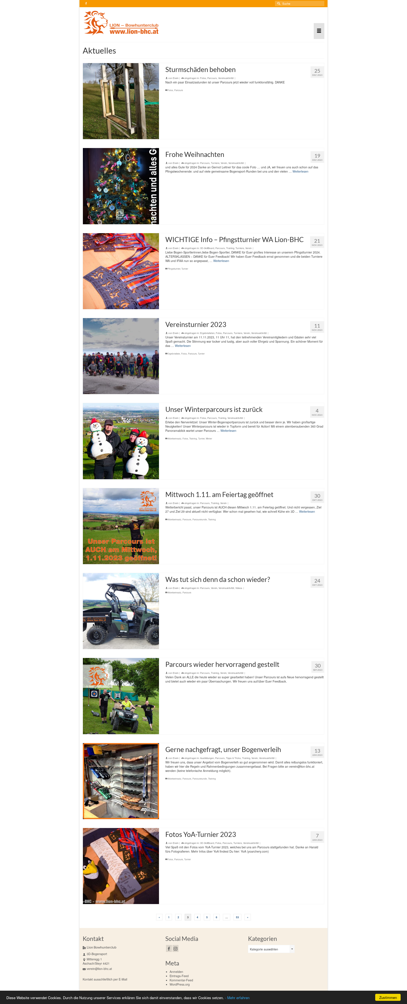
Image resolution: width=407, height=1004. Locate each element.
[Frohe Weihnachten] (121, 186)
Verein (224, 163)
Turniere (215, 163)
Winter (209, 438)
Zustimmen (388, 997)
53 (237, 917)
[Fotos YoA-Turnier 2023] (121, 866)
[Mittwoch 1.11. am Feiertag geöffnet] (121, 526)
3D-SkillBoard (207, 248)
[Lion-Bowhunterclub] (121, 23)
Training (230, 248)
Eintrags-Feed (179, 976)
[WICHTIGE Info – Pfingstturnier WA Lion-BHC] (121, 271)
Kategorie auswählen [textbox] (264, 949)
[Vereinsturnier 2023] (121, 356)
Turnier (184, 268)
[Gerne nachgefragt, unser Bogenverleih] (121, 781)
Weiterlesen (300, 171)
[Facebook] (169, 948)
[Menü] (319, 31)
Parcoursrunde (199, 519)
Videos (238, 588)
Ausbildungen (207, 758)
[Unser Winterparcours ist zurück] (121, 441)
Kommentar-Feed (181, 980)
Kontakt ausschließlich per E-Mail (105, 979)
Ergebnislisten (207, 333)
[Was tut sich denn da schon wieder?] (121, 611)
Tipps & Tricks (233, 758)
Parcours (212, 78)
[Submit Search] (278, 3)
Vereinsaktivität (226, 78)
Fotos (203, 78)
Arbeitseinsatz (174, 438)
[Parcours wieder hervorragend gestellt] (121, 696)
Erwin (175, 78)
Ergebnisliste (173, 353)
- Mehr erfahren (237, 997)
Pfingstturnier (173, 268)
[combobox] (271, 949)
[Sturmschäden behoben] (121, 101)
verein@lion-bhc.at (99, 969)
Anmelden (176, 971)
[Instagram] (175, 948)
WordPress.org (180, 984)
